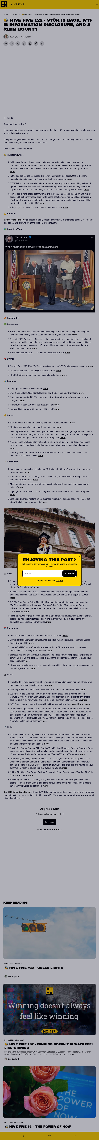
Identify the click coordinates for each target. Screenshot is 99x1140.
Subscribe (69, 573)
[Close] (79, 556)
